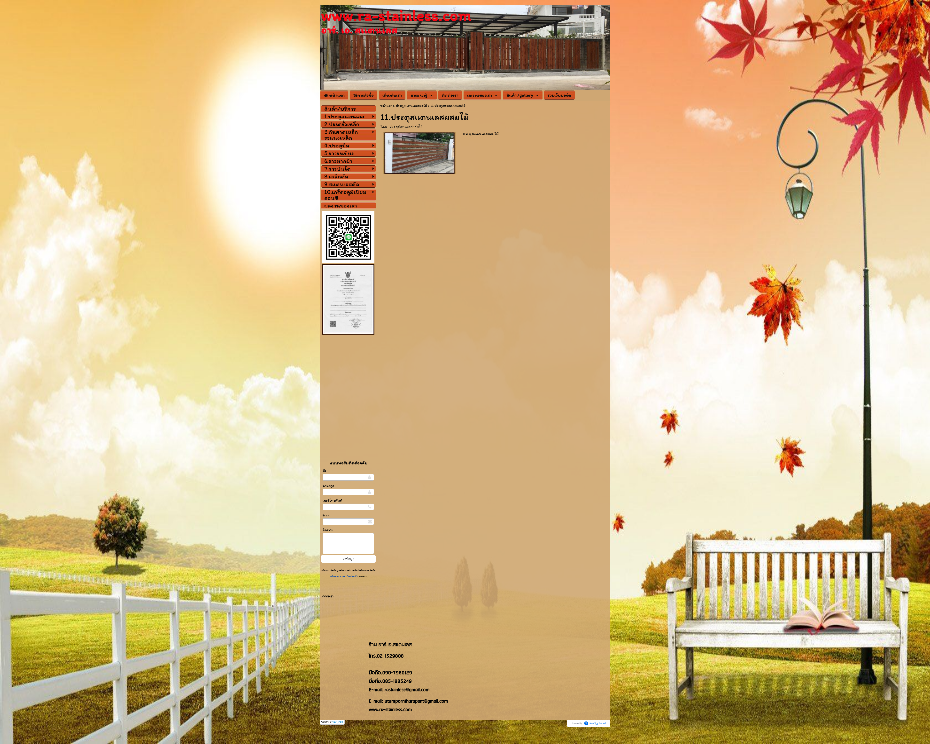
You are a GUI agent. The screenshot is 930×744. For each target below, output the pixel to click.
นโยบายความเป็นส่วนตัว (344, 576)
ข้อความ (328, 530)
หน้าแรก (386, 106)
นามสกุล (328, 486)
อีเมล (326, 515)
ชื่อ (324, 471)
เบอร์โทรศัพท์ (332, 501)
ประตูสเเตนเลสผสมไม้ (406, 126)
